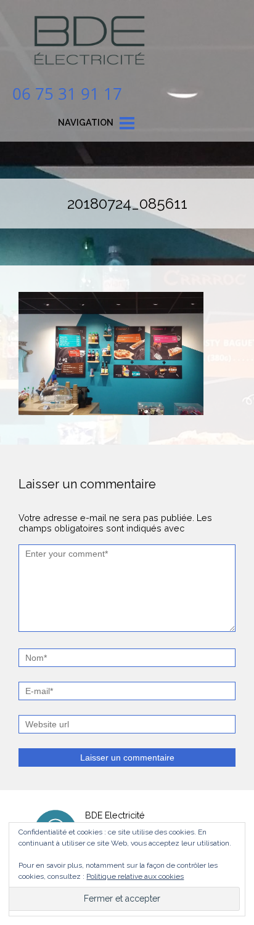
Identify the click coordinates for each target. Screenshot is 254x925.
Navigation (85, 122)
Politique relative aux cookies (135, 876)
